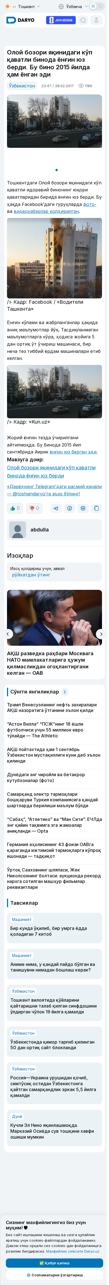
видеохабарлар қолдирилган (46, 211)
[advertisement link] (61, 19)
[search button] (83, 20)
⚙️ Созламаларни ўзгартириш (54, 1275)
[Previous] (8, 634)
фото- (89, 204)
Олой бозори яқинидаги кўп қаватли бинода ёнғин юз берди (51, 472)
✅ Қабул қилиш (54, 1263)
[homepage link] (20, 20)
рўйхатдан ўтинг (31, 575)
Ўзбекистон (22, 86)
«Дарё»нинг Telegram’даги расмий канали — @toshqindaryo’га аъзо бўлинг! (54, 490)
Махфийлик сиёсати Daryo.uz (72, 1251)
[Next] (101, 634)
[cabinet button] (96, 20)
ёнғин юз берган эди (73, 452)
